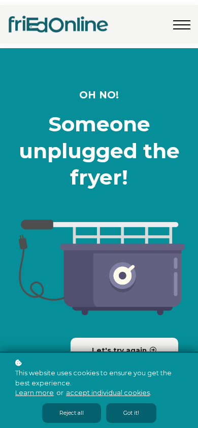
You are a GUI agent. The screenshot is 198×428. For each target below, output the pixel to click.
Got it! (131, 413)
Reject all (71, 413)
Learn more (34, 393)
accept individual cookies (108, 393)
